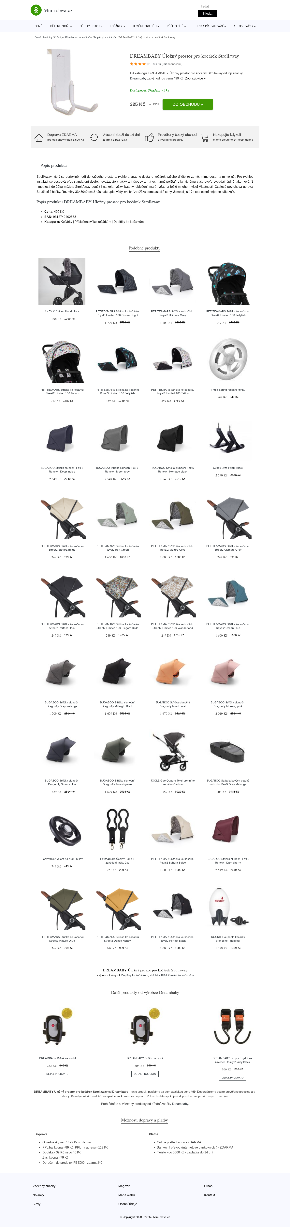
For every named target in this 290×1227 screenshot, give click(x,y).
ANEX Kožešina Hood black (62, 311)
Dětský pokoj (90, 26)
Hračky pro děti (145, 26)
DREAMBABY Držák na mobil (57, 1058)
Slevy (36, 1204)
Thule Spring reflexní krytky (228, 389)
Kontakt (209, 1195)
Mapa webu (126, 1195)
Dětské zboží (59, 26)
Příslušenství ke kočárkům (78, 37)
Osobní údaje (127, 1204)
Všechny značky (44, 1186)
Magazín (124, 1186)
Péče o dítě (175, 26)
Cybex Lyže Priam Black (228, 467)
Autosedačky (243, 26)
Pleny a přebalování (209, 26)
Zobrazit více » (195, 78)
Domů (38, 26)
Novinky (38, 1195)
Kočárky (116, 26)
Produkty (47, 37)
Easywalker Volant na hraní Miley (62, 858)
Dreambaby (138, 78)
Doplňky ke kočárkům (105, 37)
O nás (208, 1186)
